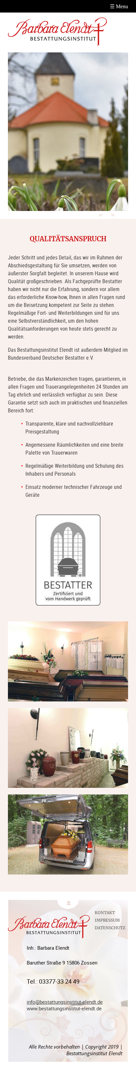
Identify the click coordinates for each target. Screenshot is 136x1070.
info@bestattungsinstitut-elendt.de (65, 1001)
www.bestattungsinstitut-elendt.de (64, 1008)
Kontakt (105, 912)
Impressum (107, 920)
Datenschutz (110, 927)
